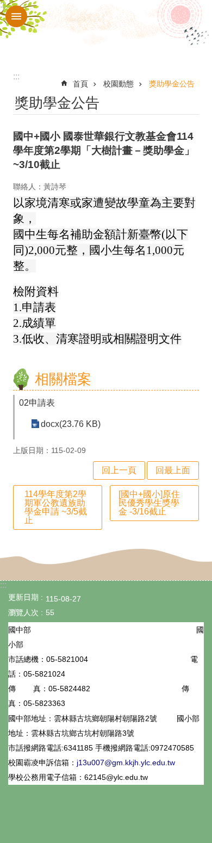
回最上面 (172, 470)
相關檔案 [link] (63, 379)
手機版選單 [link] (16, 16)
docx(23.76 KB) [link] (71, 424)
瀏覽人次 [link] (23, 612)
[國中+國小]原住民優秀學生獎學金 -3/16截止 (149, 502)
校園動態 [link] (118, 83)
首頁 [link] (80, 83)
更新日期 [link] (23, 597)
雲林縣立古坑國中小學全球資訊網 (106, 31)
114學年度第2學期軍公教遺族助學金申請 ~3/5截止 (55, 507)
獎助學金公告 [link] (172, 83)
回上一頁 (119, 470)
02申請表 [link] (37, 402)
